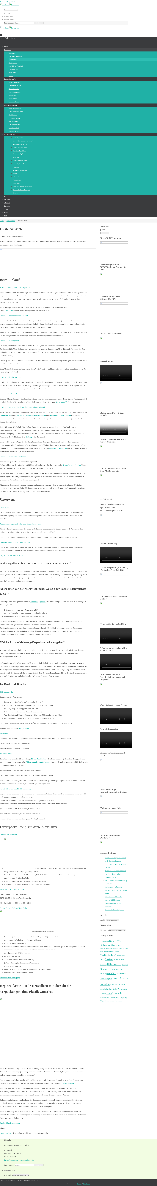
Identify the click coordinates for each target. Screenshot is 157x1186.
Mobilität (111, 973)
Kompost (125, 965)
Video (107, 1001)
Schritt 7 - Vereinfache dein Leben (13, 457)
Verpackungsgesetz (37, 602)
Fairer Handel (114, 952)
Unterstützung (114, 997)
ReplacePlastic (68, 1083)
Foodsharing (105, 955)
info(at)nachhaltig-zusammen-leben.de (19, 1160)
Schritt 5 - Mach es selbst (9, 394)
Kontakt (7, 13)
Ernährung (118, 948)
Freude (114, 955)
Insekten (109, 959)
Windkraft (111, 1001)
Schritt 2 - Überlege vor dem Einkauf (14, 316)
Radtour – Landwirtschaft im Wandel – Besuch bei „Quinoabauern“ (115, 874)
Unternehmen (104, 997)
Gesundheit (121, 955)
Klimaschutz (118, 964)
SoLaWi (116, 989)
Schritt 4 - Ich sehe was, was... (11, 377)
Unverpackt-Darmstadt (8, 835)
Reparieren (121, 984)
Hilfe (102, 959)
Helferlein (4, 734)
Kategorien (104, 930)
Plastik (116, 978)
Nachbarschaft (122, 973)
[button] (44, 287)
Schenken (108, 989)
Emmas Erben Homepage (10, 978)
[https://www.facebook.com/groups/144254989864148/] (5, 5)
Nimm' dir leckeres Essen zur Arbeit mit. (15, 542)
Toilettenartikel (6, 754)
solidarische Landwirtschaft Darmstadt (30, 416)
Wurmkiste (118, 1001)
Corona (114, 945)
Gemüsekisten (5, 416)
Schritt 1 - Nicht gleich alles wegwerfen (15, 288)
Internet (116, 959)
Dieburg (29, 437)
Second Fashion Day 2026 (114, 910)
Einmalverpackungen (107, 948)
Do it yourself (61, 402)
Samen (102, 989)
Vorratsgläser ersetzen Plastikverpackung (15, 789)
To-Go (109, 994)
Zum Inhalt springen (7, 2)
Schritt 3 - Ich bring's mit (9, 341)
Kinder (121, 959)
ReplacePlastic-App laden (10, 1123)
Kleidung (103, 965)
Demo (119, 945)
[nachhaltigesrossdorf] (14, 5)
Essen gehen (4, 507)
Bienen (112, 941)
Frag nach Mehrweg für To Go (11, 556)
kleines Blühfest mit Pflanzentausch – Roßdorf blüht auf (114, 903)
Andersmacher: (6, 1133)
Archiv (103, 920)
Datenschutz (9, 20)
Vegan (102, 1001)
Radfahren (113, 984)
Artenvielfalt (104, 941)
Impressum (8, 16)
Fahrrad (125, 948)
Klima (111, 964)
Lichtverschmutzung (115, 969)
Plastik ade (11, 221)
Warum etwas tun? (11, 10)
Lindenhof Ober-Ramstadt (60, 416)
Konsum (104, 969)
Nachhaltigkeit (106, 979)
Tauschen (123, 989)
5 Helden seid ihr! (7, 692)
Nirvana (79, 1184)
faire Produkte (105, 952)
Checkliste (9, 311)
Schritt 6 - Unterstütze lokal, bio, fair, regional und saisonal (22, 407)
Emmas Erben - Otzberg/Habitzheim (13, 908)
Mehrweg (103, 974)
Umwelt (117, 993)
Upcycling (123, 997)
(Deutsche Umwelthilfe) (72, 465)
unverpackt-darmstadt (58, 448)
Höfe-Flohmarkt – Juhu (113, 897)
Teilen (103, 993)
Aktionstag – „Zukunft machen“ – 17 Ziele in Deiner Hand (116, 890)
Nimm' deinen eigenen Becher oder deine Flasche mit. (20, 524)
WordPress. (86, 1184)
